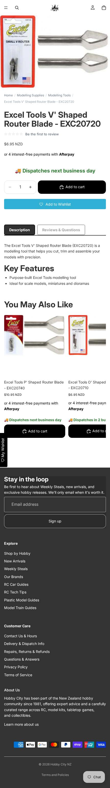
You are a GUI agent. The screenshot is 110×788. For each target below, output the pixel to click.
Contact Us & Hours (20, 636)
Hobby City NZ (61, 764)
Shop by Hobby (17, 553)
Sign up (55, 521)
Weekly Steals (16, 569)
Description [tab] (19, 230)
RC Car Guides (16, 584)
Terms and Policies (55, 775)
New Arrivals (14, 561)
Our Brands (13, 576)
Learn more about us (21, 724)
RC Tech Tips (15, 592)
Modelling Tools (59, 95)
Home (8, 95)
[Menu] (6, 8)
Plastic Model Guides (21, 600)
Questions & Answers (21, 659)
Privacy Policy (16, 667)
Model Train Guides (20, 608)
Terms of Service (18, 675)
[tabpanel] (55, 264)
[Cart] (103, 7)
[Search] (17, 7)
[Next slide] (96, 387)
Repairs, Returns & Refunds (27, 651)
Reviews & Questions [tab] (61, 230)
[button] (55, 204)
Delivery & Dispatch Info (24, 644)
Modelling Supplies (30, 95)
